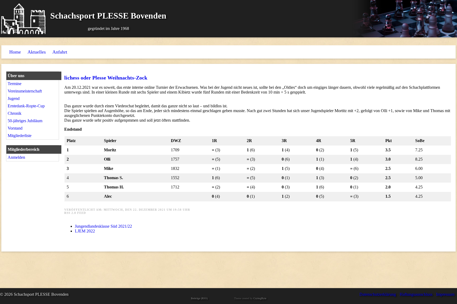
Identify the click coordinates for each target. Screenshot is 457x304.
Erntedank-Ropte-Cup (26, 106)
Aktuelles (37, 52)
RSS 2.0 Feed (75, 212)
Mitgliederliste (19, 135)
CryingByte (259, 298)
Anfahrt (59, 52)
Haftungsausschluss (416, 294)
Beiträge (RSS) (199, 298)
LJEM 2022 (85, 231)
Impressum (445, 294)
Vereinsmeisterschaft (25, 91)
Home (15, 52)
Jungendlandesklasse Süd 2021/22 (103, 226)
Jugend (14, 98)
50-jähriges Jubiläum (25, 120)
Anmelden (16, 157)
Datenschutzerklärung (377, 294)
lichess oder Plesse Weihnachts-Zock (105, 78)
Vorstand (15, 128)
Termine (14, 83)
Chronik (14, 113)
